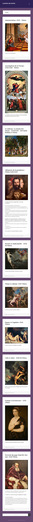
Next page (29, 515)
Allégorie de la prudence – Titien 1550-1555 (15, 171)
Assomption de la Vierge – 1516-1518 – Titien (15, 67)
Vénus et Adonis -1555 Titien (16, 284)
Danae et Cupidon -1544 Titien (14, 323)
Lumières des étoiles (9, 3)
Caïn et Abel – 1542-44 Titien (16, 358)
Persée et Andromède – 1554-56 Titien (16, 245)
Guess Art (13, 58)
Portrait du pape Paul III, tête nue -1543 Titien (16, 456)
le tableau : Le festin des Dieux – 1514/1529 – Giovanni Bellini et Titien (16, 130)
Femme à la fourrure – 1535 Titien (15, 401)
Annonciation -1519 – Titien (15, 20)
